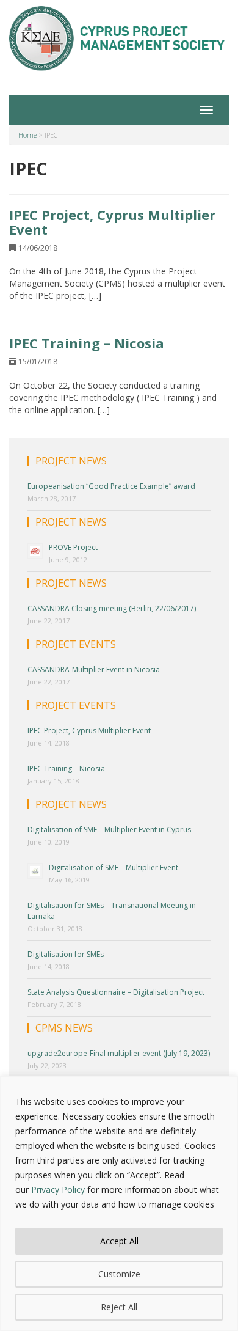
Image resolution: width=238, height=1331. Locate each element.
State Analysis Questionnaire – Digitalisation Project (115, 992)
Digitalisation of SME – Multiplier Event (113, 867)
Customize (119, 1274)
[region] (119, 1203)
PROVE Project (73, 547)
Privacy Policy (58, 1189)
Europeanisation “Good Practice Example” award (111, 486)
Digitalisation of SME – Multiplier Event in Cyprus (109, 829)
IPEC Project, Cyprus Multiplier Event (112, 221)
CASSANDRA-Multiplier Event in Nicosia (93, 669)
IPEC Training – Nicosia (86, 343)
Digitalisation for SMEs (65, 954)
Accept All (119, 1241)
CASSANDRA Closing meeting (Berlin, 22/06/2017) (111, 608)
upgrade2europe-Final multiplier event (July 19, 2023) (118, 1053)
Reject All (119, 1307)
